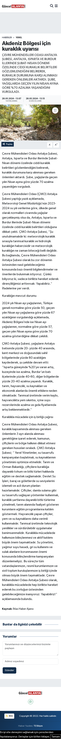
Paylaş (9, 144)
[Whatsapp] (30, 701)
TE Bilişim (38, 726)
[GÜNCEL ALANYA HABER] (13, 6)
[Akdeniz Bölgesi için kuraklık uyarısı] (30, 123)
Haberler (7, 37)
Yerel (19, 37)
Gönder (9, 670)
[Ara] (51, 6)
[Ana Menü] (56, 6)
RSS (11, 716)
